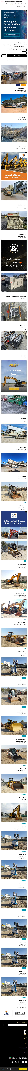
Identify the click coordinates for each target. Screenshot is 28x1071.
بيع (3, 3)
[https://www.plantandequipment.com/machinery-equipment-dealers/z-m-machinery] (14, 525)
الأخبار (7, 3)
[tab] (25, 60)
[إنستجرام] (15, 1062)
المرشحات (16, 56)
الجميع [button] (25, 60)
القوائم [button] (9, 60)
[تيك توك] (11, 1062)
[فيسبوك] (18, 1062)
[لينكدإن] (25, 1062)
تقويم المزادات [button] (19, 60)
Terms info (2, 1069)
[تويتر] (22, 1062)
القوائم (11, 3)
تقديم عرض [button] (13, 60)
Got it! (23, 1068)
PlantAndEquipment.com (21, 1066)
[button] (14, 1038)
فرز (5, 56)
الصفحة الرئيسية (23, 3)
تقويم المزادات (17, 3)
